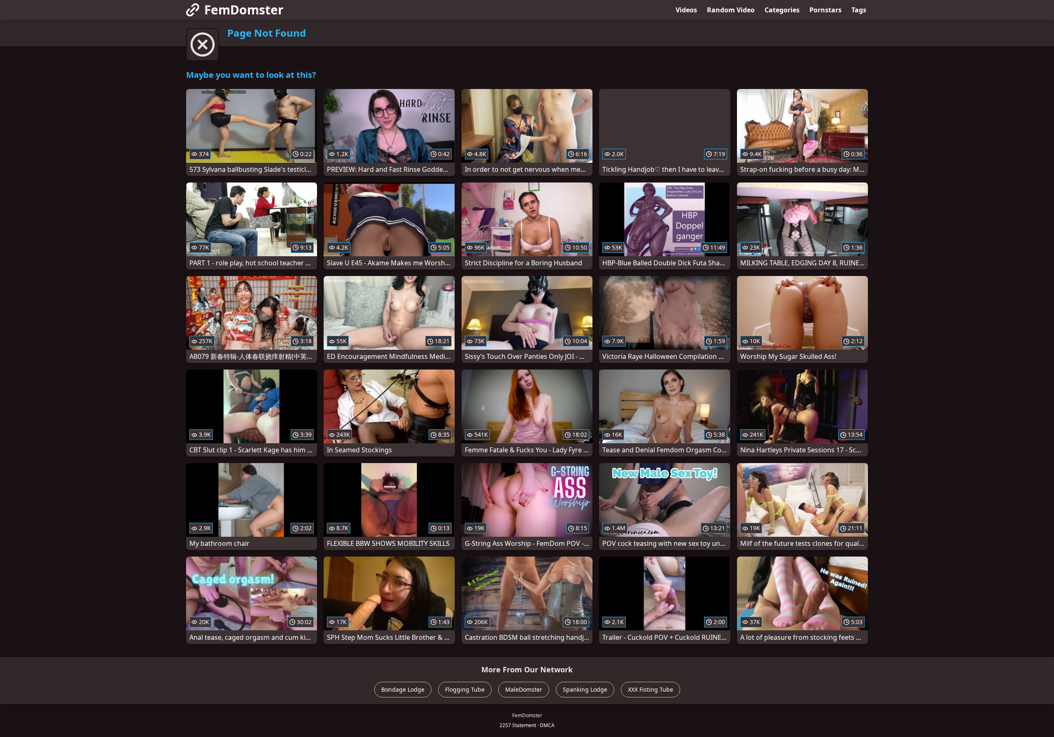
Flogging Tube (465, 689)
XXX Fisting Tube (650, 689)
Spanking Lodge (585, 689)
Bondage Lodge (402, 689)
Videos (686, 9)
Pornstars (825, 9)
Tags (858, 9)
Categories (782, 9)
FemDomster (244, 9)
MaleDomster (523, 689)
